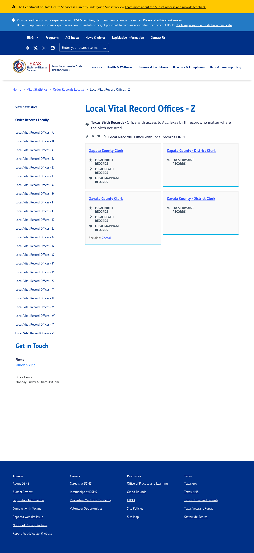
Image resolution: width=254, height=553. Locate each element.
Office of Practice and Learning (147, 483)
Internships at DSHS (83, 492)
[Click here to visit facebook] (27, 48)
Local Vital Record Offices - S (34, 281)
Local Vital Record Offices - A (34, 132)
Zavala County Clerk (106, 198)
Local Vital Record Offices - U (34, 298)
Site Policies (135, 508)
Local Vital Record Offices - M (35, 237)
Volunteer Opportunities (86, 508)
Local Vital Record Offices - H (34, 194)
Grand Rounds (136, 492)
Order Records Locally (68, 89)
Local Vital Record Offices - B (34, 141)
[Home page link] (47, 66)
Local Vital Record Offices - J (34, 211)
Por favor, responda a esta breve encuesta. (204, 25)
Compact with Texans (27, 508)
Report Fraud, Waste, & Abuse (32, 533)
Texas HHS (191, 492)
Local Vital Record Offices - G (34, 185)
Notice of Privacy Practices (30, 525)
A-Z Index (72, 37)
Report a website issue (28, 517)
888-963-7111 (25, 365)
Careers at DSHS (81, 483)
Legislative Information (128, 37)
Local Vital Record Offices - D (34, 159)
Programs (52, 37)
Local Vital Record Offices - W (35, 316)
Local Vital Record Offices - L (34, 228)
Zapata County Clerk (106, 150)
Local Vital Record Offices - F (34, 176)
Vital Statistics (37, 89)
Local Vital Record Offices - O (34, 255)
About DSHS (21, 483)
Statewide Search (196, 517)
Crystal (106, 238)
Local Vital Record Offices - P (34, 263)
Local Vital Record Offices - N (34, 246)
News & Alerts (95, 37)
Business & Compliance (189, 67)
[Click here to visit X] (35, 48)
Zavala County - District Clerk (191, 198)
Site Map (133, 517)
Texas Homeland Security (201, 500)
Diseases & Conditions (153, 67)
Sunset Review (23, 492)
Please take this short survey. (162, 20)
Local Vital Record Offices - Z (34, 333)
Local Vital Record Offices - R (34, 272)
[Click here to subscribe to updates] (52, 48)
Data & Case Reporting (225, 67)
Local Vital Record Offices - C (34, 150)
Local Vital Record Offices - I (34, 202)
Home (17, 89)
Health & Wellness (119, 67)
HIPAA (131, 500)
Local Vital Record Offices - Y (34, 324)
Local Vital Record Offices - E (34, 167)
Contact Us (158, 37)
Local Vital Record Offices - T (34, 289)
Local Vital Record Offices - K (34, 220)
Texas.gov (190, 483)
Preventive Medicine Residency (90, 500)
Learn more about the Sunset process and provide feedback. (165, 7)
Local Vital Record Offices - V (34, 307)
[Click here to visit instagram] (44, 48)
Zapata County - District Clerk (191, 150)
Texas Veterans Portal (198, 508)
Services (96, 67)
